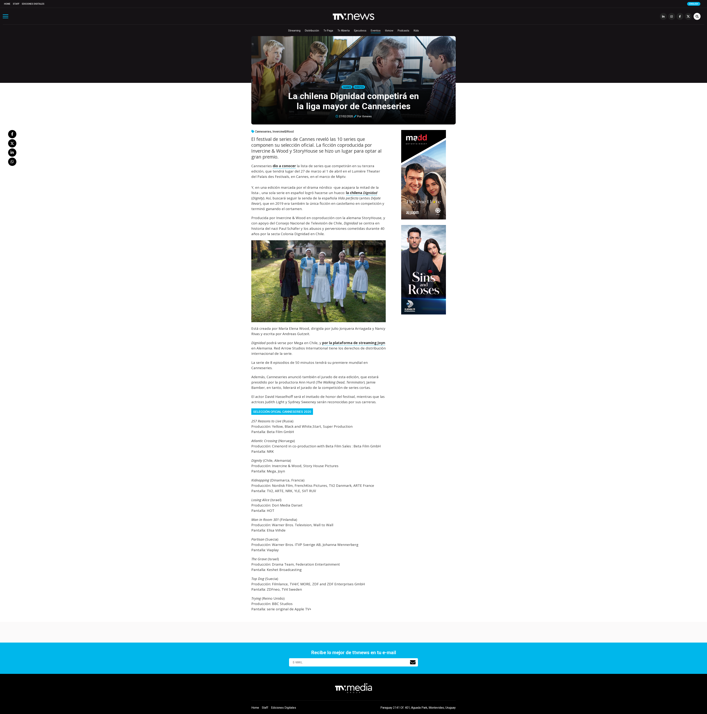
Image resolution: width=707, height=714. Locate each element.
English (693, 4)
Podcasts (403, 30)
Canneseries (263, 131)
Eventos (376, 30)
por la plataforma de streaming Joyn (353, 342)
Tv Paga (328, 30)
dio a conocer (284, 165)
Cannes (347, 87)
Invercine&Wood (283, 131)
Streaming (294, 30)
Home (7, 4)
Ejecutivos (360, 30)
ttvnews (367, 116)
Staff (16, 4)
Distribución (312, 30)
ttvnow (389, 30)
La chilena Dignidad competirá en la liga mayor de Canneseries (353, 101)
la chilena (361, 192)
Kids (416, 30)
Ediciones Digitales (33, 4)
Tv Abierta (343, 30)
